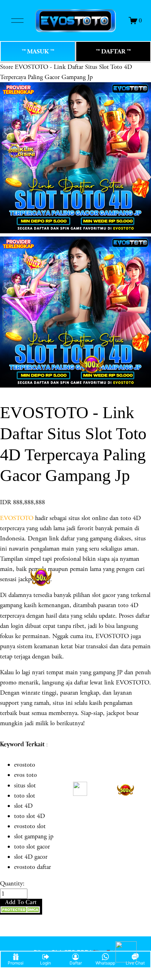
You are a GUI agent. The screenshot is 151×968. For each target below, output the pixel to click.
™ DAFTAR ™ (113, 51)
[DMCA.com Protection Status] (21, 911)
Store (6, 67)
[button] (21, 906)
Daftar (76, 963)
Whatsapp (105, 963)
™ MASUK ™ (38, 51)
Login (45, 963)
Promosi (16, 963)
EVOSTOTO (16, 518)
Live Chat (135, 963)
